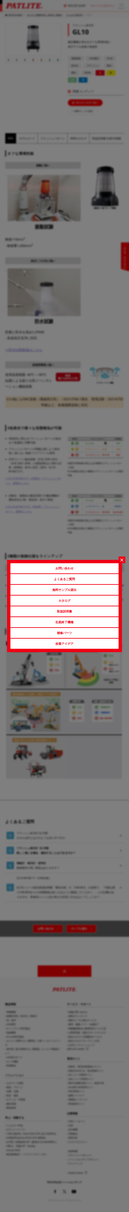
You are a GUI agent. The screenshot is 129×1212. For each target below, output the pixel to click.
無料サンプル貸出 (64, 590)
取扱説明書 (64, 611)
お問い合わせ (64, 568)
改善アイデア (64, 644)
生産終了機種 (64, 622)
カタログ (64, 600)
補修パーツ (64, 633)
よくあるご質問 (64, 579)
